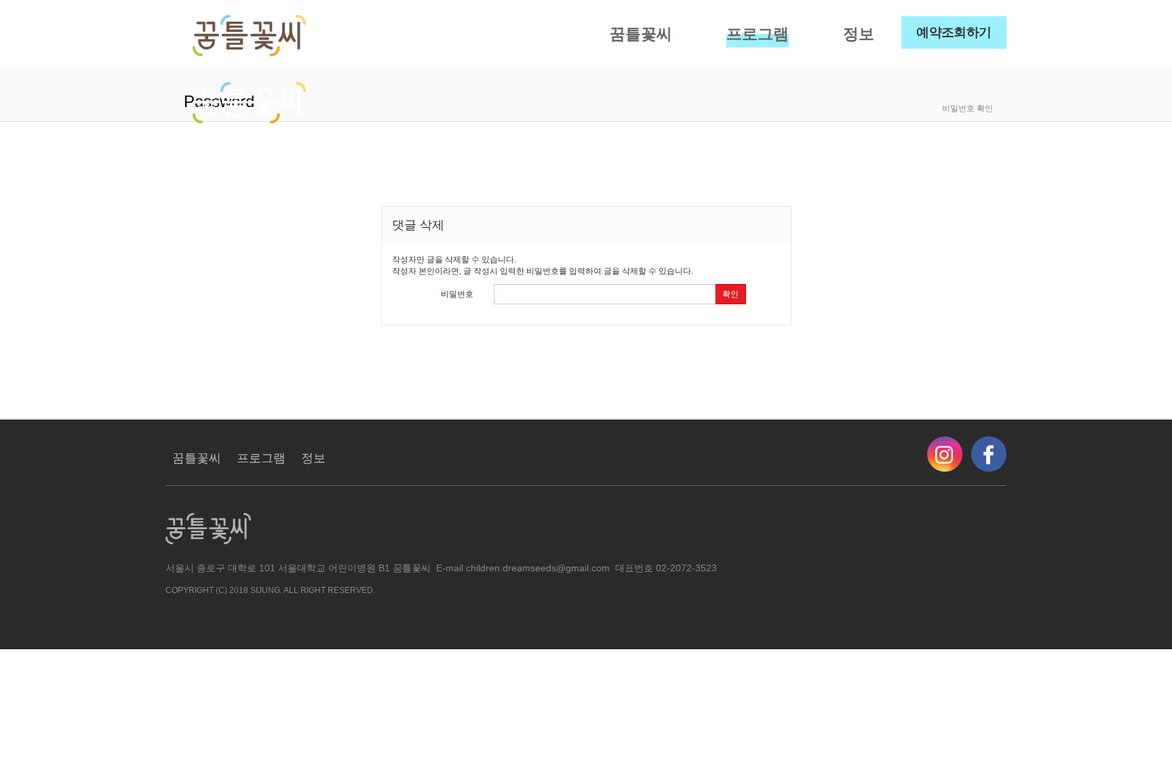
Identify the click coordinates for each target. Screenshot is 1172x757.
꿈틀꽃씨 (641, 34)
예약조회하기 (954, 32)
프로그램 (757, 34)
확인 (730, 294)
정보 (858, 34)
